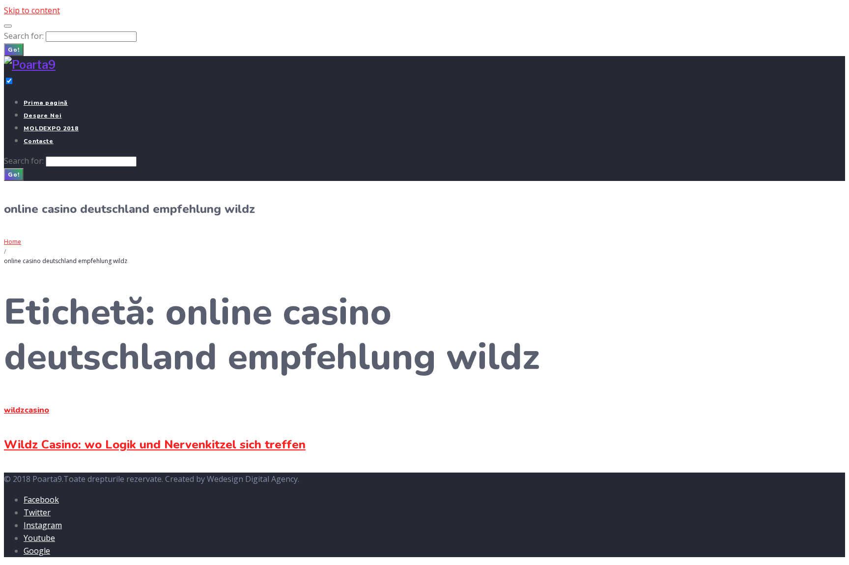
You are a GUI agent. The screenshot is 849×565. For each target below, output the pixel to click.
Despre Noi (42, 115)
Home (12, 242)
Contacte (39, 141)
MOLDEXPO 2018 (51, 128)
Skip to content (32, 10)
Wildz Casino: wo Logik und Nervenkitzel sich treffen (155, 444)
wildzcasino (26, 410)
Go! (14, 50)
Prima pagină (46, 103)
